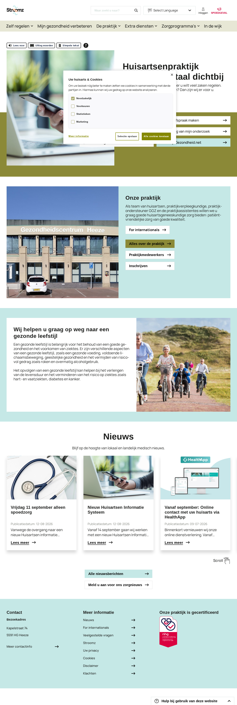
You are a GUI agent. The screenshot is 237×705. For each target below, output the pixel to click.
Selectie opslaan (127, 136)
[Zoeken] (136, 10)
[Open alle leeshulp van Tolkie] (85, 45)
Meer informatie (79, 136)
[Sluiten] (172, 75)
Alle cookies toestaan (156, 136)
